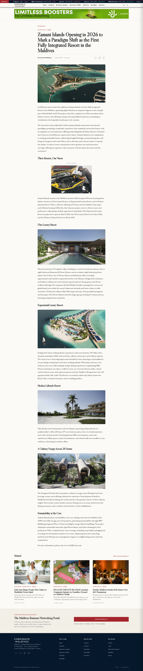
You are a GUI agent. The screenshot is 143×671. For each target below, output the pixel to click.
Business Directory (113, 649)
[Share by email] (99, 57)
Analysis (51, 5)
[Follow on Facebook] (16, 653)
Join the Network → (101, 619)
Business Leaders (62, 5)
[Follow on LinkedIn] (28, 653)
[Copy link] (103, 57)
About (110, 655)
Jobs (109, 646)
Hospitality (41, 26)
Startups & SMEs (75, 5)
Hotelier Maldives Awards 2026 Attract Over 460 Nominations (110, 590)
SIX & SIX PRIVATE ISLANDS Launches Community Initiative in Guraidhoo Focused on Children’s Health (71, 592)
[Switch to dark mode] (123, 5)
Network (102, 5)
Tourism (86, 643)
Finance (86, 646)
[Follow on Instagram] (24, 653)
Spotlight (94, 5)
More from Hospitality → (121, 556)
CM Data (86, 5)
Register (110, 652)
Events (110, 643)
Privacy (117, 667)
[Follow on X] (20, 653)
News (45, 5)
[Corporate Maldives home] (19, 5)
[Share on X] (95, 57)
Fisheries (86, 655)
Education (87, 649)
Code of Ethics (125, 667)
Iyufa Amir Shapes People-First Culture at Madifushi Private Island (30, 590)
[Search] (127, 5)
